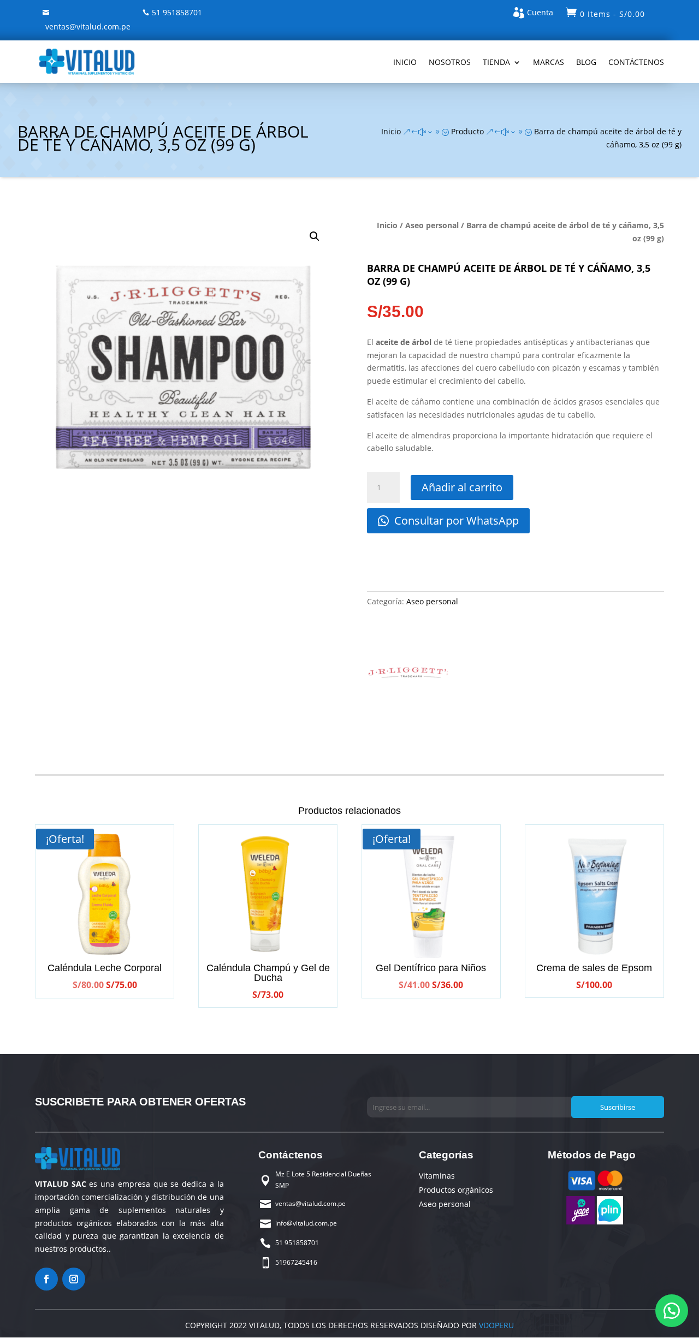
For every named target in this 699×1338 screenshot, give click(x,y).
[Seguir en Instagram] (73, 1279)
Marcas (548, 62)
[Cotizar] (671, 1310)
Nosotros (450, 62)
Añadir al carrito (462, 487)
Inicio (405, 62)
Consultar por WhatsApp (455, 520)
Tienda (496, 62)
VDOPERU (495, 1325)
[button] (314, 236)
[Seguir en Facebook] (46, 1279)
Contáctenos (636, 62)
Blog (586, 62)
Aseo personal (432, 225)
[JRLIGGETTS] (408, 675)
